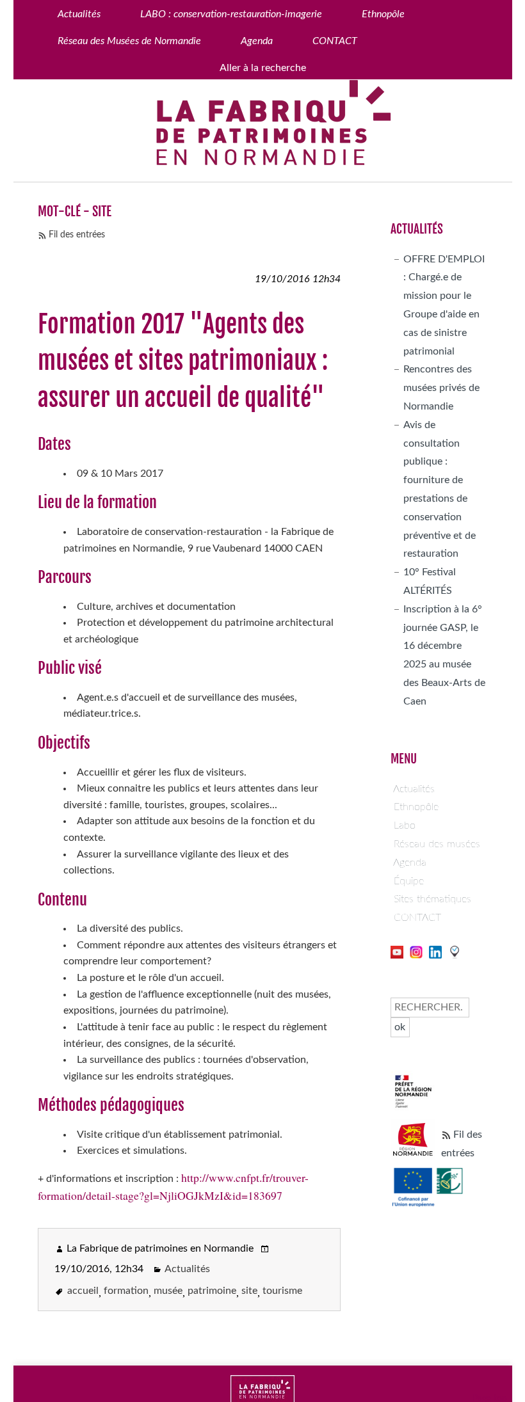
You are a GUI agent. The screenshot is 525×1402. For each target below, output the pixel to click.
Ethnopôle (416, 807)
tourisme (282, 1291)
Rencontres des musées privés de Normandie (441, 387)
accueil (83, 1291)
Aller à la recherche (263, 68)
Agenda (410, 862)
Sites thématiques (432, 899)
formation (126, 1291)
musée (168, 1291)
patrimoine (212, 1291)
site (249, 1291)
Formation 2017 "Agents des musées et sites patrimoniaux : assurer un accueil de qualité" (183, 360)
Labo (405, 825)
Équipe (409, 881)
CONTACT (417, 917)
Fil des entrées (77, 234)
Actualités (187, 1269)
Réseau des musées (437, 844)
